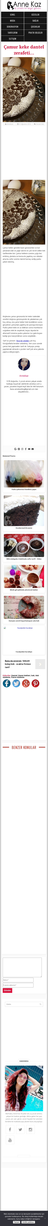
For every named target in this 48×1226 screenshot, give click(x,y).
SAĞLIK (35, 20)
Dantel (14, 675)
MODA (12, 20)
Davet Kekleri (24, 675)
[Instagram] (22, 449)
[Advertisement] (24, 154)
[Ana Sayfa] (24, 9)
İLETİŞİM (12, 38)
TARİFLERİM (12, 32)
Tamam (16, 1222)
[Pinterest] (19, 449)
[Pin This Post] (36, 686)
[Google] (15, 449)
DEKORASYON (12, 26)
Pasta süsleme (17, 677)
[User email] (33, 449)
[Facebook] (26, 449)
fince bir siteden (22, 341)
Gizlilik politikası (28, 1222)
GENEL (12, 14)
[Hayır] (45, 1218)
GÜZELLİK (35, 14)
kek (33, 675)
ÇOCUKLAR (35, 26)
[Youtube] (29, 449)
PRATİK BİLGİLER (35, 32)
